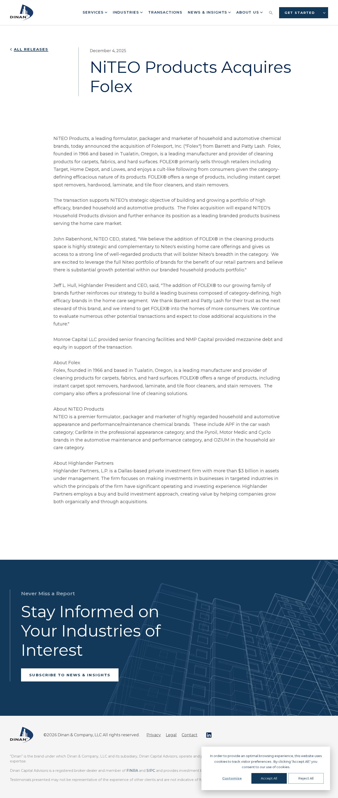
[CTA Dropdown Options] (324, 12)
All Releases (31, 49)
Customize (232, 778)
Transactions (165, 12)
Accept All (269, 778)
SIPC (150, 770)
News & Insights (208, 12)
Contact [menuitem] (189, 735)
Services (94, 12)
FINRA (132, 770)
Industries (127, 12)
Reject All (306, 778)
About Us (248, 12)
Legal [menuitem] (171, 735)
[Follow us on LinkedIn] (209, 735)
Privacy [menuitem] (153, 735)
